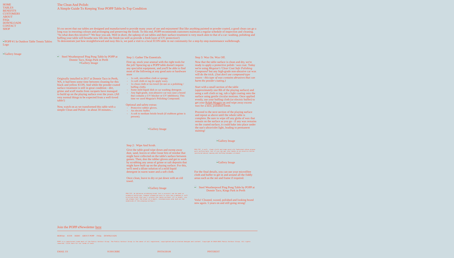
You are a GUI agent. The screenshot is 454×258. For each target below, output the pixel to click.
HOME (7, 4)
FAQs (6, 19)
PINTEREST (213, 251)
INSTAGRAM (164, 251)
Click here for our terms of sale (80, 243)
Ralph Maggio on (215, 102)
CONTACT (9, 25)
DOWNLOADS (12, 22)
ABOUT (8, 16)
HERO (77, 236)
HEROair (61, 236)
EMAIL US (62, 251)
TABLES (8, 7)
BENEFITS (9, 10)
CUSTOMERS (11, 13)
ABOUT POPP (88, 236)
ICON (69, 236)
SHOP (6, 28)
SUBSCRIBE (113, 251)
